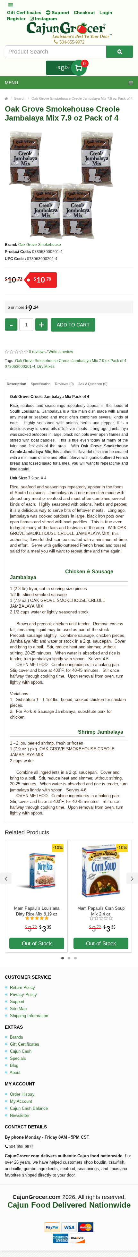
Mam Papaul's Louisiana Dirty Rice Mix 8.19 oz (36, 911)
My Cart (79, 68)
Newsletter (19, 1115)
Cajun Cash (20, 1051)
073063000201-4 (20, 366)
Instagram (45, 18)
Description (16, 384)
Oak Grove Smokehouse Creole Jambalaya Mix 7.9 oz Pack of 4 (82, 98)
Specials (17, 1058)
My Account (20, 1101)
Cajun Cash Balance (28, 1108)
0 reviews (37, 352)
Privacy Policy (23, 994)
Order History (22, 1094)
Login (105, 12)
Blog (13, 1065)
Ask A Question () (93, 384)
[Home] (6, 98)
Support (16, 1001)
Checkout (84, 12)
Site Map (18, 1008)
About (15, 1072)
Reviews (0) (64, 384)
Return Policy (22, 987)
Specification (40, 384)
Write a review (60, 352)
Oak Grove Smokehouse (39, 244)
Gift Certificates (24, 12)
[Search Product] (119, 52)
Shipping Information (28, 1015)
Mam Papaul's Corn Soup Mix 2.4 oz (101, 911)
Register (16, 18)
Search (19, 98)
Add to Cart (73, 324)
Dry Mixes (46, 366)
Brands (16, 1037)
